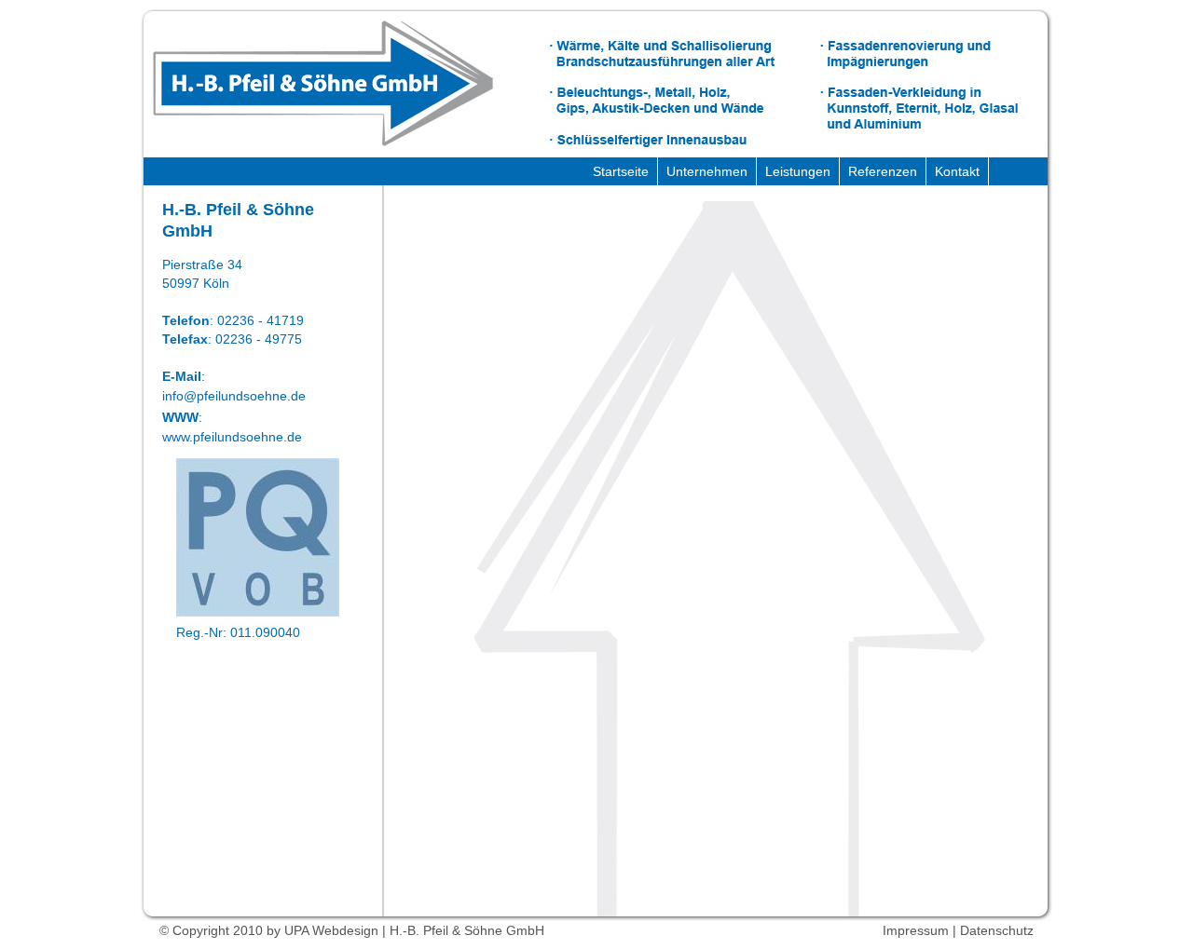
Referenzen (882, 171)
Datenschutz (997, 930)
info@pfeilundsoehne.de (234, 395)
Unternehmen (706, 171)
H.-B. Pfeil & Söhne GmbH (322, 84)
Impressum (916, 930)
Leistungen (797, 171)
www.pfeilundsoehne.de (232, 436)
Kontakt (957, 171)
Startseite (621, 171)
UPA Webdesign (331, 930)
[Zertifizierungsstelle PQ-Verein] (257, 611)
